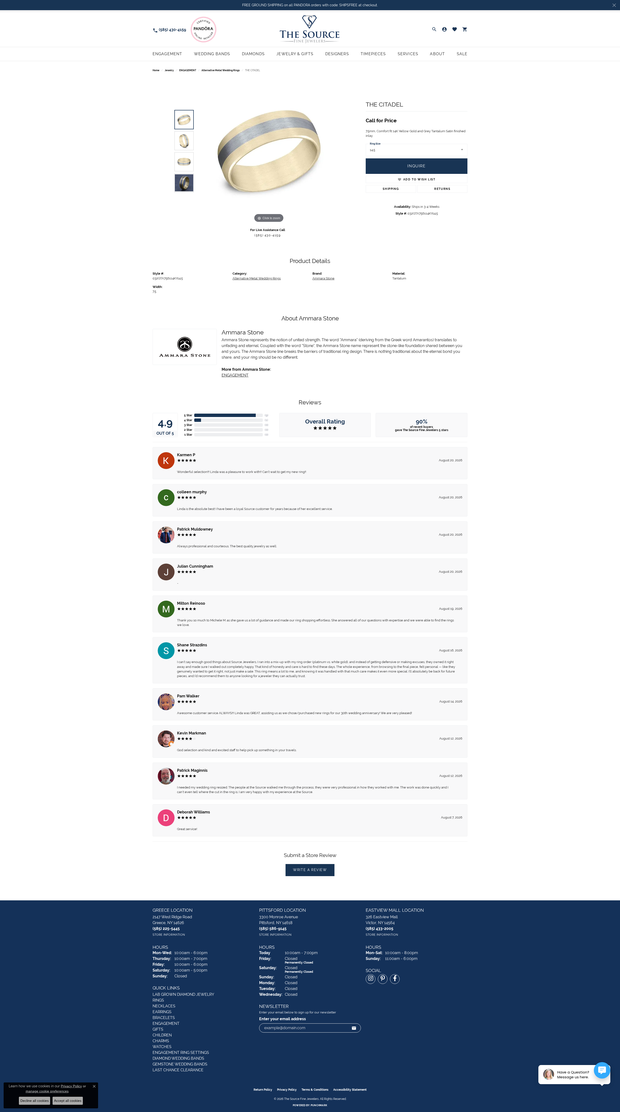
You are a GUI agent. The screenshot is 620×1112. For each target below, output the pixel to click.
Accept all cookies (67, 1101)
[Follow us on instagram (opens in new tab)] (370, 979)
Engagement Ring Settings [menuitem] (181, 1052)
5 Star (188, 415)
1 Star (188, 434)
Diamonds (253, 54)
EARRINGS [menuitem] (162, 1012)
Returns (442, 189)
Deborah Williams (193, 812)
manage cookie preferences (47, 1091)
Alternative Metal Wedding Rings (221, 70)
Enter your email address (282, 1019)
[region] (268, 151)
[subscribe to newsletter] (354, 1028)
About (437, 54)
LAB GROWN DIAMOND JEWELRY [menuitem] (183, 994)
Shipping (391, 189)
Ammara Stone (323, 278)
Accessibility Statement (350, 1089)
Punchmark (319, 1105)
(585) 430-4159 (267, 235)
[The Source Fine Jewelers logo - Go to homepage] (310, 29)
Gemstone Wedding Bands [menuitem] (180, 1064)
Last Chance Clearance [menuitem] (178, 1070)
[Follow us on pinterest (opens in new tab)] (383, 979)
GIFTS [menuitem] (158, 1029)
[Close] (614, 5)
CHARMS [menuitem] (161, 1041)
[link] (169, 29)
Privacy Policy (287, 1089)
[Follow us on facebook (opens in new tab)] (395, 979)
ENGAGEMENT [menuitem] (166, 1023)
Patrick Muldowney (195, 529)
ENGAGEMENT (187, 70)
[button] (434, 29)
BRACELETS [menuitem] (164, 1017)
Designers (337, 54)
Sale (462, 54)
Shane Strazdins (192, 645)
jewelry (169, 70)
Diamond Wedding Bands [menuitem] (178, 1058)
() (266, 415)
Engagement (167, 54)
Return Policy (263, 1089)
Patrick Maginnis (192, 770)
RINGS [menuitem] (158, 1000)
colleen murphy (192, 492)
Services (408, 54)
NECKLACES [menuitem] (164, 1006)
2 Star (188, 430)
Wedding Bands (212, 54)
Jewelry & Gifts (294, 54)
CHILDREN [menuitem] (162, 1035)
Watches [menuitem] (162, 1046)
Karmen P (186, 455)
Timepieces (373, 54)
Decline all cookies (34, 1101)
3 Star (188, 425)
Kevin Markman (191, 733)
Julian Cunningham (195, 566)
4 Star (188, 420)
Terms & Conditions (315, 1089)
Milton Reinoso (191, 603)
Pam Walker (188, 696)
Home (156, 70)
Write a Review (310, 870)
